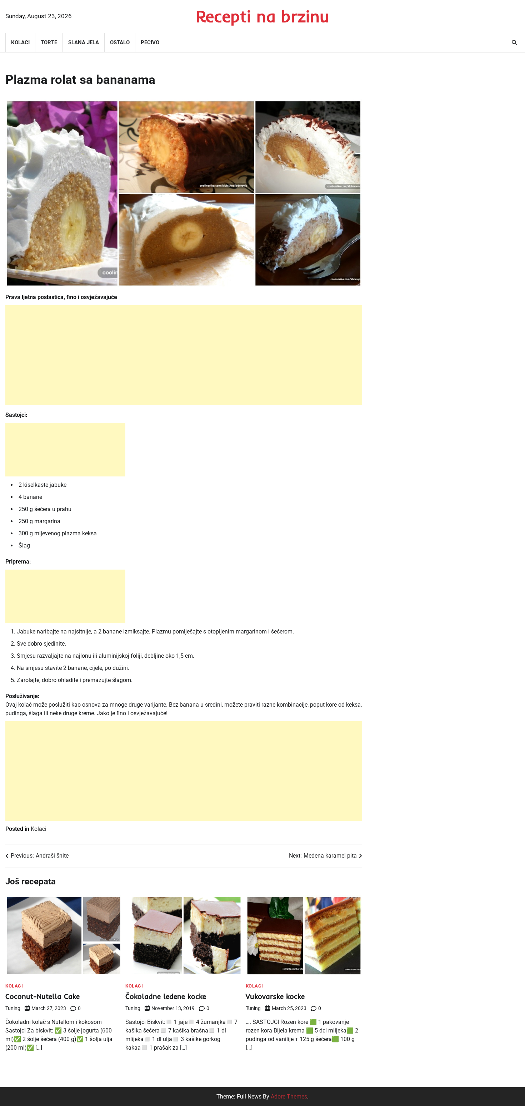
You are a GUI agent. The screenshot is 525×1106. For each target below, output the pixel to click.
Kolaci (20, 42)
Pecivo (150, 42)
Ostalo (120, 42)
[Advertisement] (183, 355)
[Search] (514, 42)
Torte (49, 42)
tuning (12, 1008)
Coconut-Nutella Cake (42, 996)
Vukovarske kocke (275, 996)
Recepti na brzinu (262, 16)
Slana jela (83, 42)
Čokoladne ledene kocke (165, 996)
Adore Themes (289, 1096)
